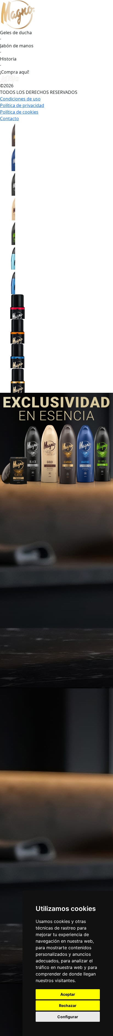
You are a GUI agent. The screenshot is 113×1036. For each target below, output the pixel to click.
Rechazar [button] (68, 1005)
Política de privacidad (22, 105)
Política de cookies (19, 112)
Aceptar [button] (67, 994)
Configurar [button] (67, 1016)
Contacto (9, 119)
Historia (8, 59)
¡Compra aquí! (14, 72)
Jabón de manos (16, 46)
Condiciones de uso (20, 99)
